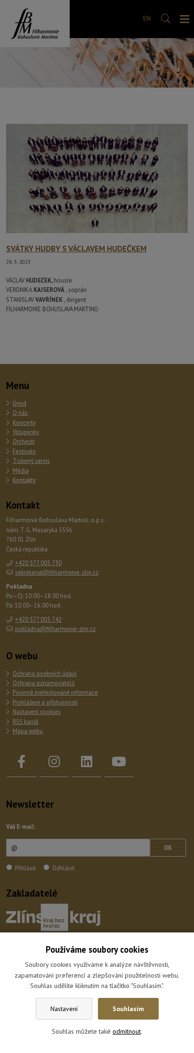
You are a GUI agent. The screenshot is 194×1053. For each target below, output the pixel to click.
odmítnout (127, 1031)
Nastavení (64, 1008)
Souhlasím (128, 1008)
